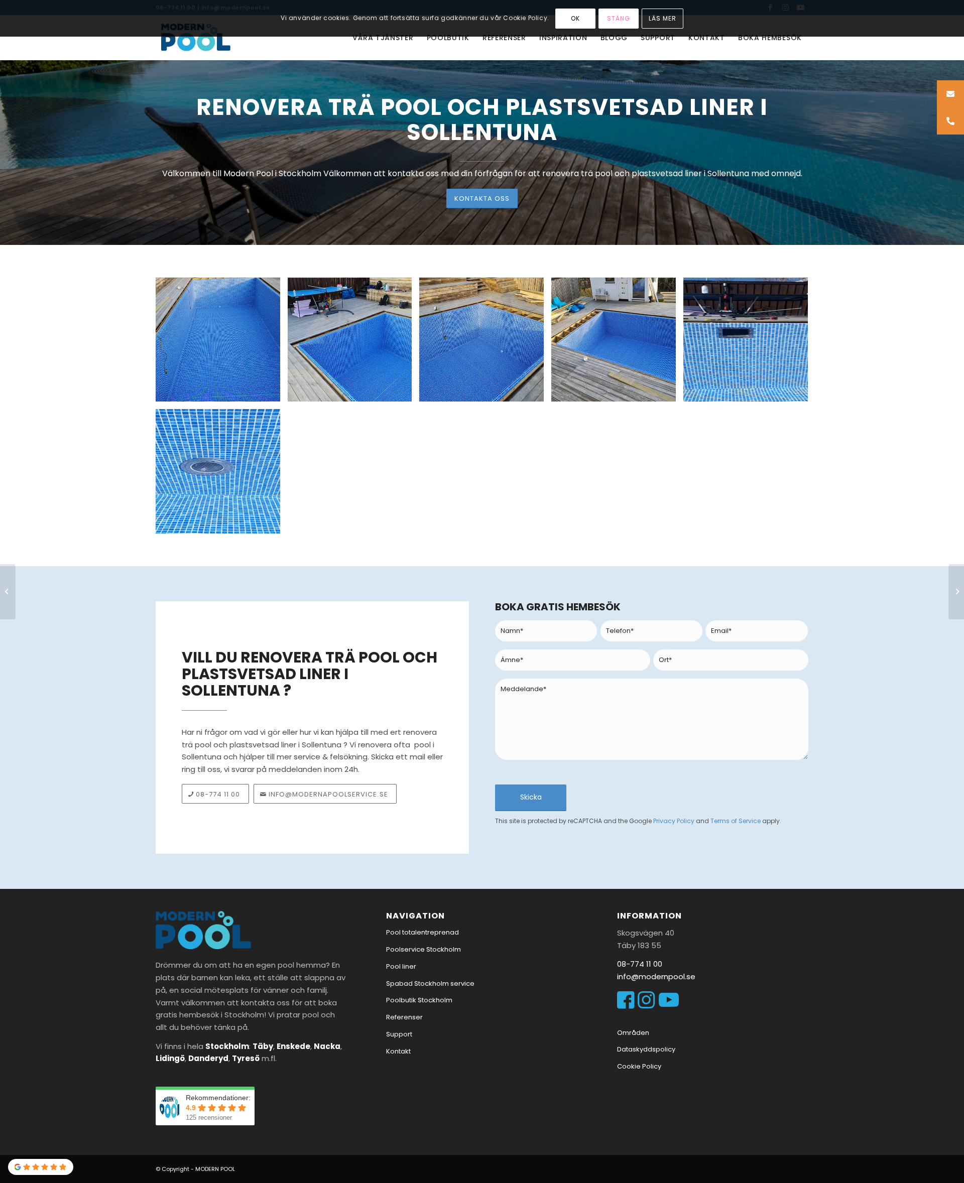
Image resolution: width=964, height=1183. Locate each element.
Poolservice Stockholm (423, 949)
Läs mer (662, 18)
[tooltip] (950, 93)
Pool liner (401, 966)
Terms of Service (735, 821)
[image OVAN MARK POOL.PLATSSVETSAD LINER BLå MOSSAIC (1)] (222, 344)
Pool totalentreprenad (422, 932)
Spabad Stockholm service (430, 983)
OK (575, 18)
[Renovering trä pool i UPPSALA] (956, 591)
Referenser (404, 1017)
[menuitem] (383, 37)
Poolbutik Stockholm (419, 1000)
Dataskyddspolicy (646, 1049)
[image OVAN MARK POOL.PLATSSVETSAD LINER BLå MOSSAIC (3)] (485, 344)
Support (399, 1034)
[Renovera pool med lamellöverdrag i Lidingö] (8, 591)
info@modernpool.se (656, 976)
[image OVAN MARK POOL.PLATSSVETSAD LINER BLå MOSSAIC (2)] (354, 344)
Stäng (618, 18)
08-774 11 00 (639, 964)
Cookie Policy (639, 1066)
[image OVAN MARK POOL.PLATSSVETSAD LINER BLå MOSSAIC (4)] (617, 344)
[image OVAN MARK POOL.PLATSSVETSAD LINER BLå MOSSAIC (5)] (749, 344)
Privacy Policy (673, 821)
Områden (633, 1032)
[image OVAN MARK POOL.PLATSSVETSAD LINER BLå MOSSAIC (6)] (222, 475)
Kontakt (398, 1051)
